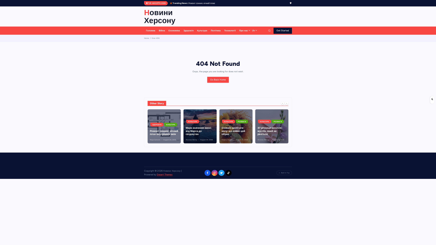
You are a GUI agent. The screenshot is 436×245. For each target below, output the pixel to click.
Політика (216, 30)
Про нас (243, 30)
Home (146, 38)
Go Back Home (218, 79)
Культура (202, 30)
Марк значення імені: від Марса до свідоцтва (163, 131)
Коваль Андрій (191, 140)
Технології (230, 30)
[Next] (286, 103)
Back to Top (285, 173)
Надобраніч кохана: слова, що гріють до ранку (270, 131)
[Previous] (282, 103)
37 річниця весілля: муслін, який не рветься (234, 131)
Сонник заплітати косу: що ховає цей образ (197, 131)
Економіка (174, 30)
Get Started (282, 30)
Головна (150, 30)
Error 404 (156, 38)
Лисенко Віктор (155, 140)
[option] (164, 126)
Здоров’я (188, 30)
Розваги (206, 122)
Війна (162, 30)
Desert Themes (164, 174)
